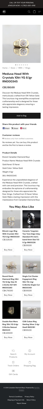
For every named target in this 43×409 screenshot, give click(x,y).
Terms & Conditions (15, 397)
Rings (27, 68)
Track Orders (13, 365)
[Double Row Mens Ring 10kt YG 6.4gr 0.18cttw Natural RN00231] (11, 310)
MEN (20, 68)
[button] (4, 11)
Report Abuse (21, 403)
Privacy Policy (29, 397)
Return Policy (31, 400)
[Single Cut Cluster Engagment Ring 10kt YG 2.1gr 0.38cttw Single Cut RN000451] (31, 264)
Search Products (13, 355)
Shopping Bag (30, 365)
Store (13, 68)
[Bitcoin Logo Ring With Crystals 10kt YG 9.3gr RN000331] (11, 219)
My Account (29, 354)
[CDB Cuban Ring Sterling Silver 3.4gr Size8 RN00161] (31, 310)
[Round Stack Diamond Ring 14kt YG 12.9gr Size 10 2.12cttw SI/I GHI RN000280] (11, 264)
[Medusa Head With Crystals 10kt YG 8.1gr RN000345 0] (21, 44)
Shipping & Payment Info (16, 400)
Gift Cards (13, 374)
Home (5, 68)
